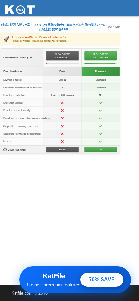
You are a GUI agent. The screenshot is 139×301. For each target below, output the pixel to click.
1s (101, 149)
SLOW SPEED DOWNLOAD (62, 55)
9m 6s (62, 149)
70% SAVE (102, 279)
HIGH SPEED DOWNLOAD (100, 55)
